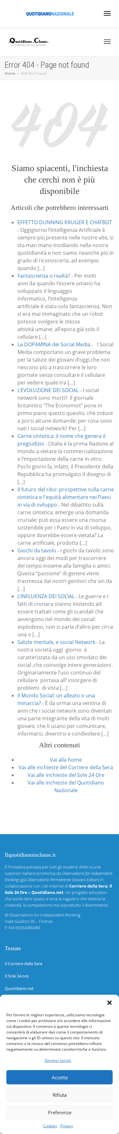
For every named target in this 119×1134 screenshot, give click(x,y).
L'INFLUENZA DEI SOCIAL (46, 596)
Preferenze (59, 1112)
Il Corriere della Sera (23, 963)
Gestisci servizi (58, 1060)
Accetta (60, 1077)
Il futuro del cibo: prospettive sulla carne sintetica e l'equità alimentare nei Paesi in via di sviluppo (65, 497)
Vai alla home (66, 759)
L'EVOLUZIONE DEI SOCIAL (48, 390)
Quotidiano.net (19, 988)
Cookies (50, 1126)
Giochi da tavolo (36, 550)
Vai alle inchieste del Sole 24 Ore (66, 774)
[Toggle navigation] (107, 13)
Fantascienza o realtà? (43, 275)
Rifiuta (60, 1095)
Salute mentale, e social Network (56, 642)
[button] (109, 1002)
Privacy (66, 1126)
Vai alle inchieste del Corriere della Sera (66, 767)
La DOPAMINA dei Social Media (53, 344)
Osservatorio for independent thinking (44, 915)
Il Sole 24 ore (17, 976)
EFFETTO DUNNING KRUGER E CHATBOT (64, 222)
